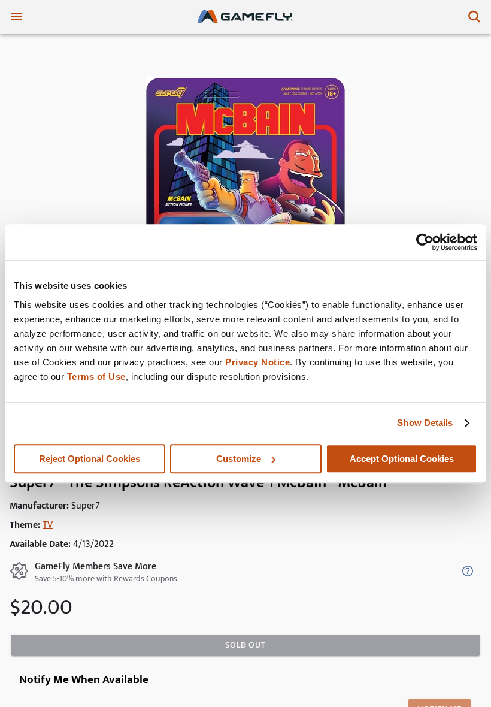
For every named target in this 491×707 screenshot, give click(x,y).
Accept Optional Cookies (402, 459)
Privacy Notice (257, 362)
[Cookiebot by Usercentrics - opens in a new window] (424, 242)
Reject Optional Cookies (89, 459)
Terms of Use (96, 376)
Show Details (425, 423)
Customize (238, 459)
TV (48, 525)
